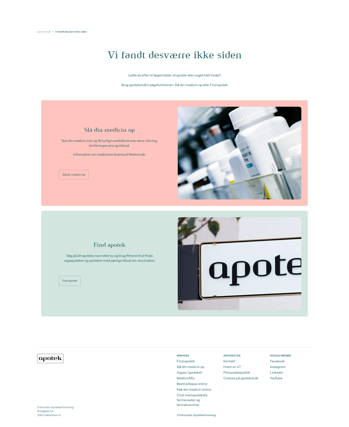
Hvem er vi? (232, 367)
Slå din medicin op (73, 174)
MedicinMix (186, 378)
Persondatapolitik (236, 372)
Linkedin (276, 372)
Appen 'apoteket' (189, 372)
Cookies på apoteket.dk (241, 378)
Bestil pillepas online (192, 384)
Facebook (277, 361)
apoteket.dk (44, 31)
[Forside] (50, 358)
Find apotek (69, 281)
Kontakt (229, 361)
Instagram (278, 367)
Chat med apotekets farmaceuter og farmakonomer (192, 400)
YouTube (276, 378)
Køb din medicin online (194, 389)
